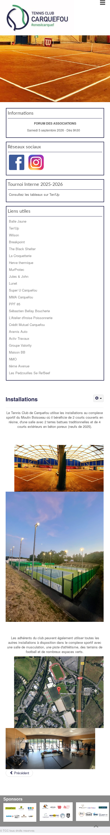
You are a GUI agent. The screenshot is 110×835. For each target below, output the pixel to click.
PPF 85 (14, 303)
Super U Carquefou (23, 290)
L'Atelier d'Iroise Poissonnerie (30, 317)
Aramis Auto (18, 331)
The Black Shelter (22, 248)
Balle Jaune (17, 221)
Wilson (14, 235)
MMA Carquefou (21, 297)
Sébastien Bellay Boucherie (29, 310)
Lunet (13, 283)
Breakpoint (17, 241)
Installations (22, 399)
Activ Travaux (19, 338)
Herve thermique (21, 262)
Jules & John (18, 276)
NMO (13, 359)
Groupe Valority (20, 345)
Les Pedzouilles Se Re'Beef (29, 372)
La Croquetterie (20, 255)
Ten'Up (14, 228)
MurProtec (16, 269)
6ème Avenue (19, 366)
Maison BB (17, 352)
